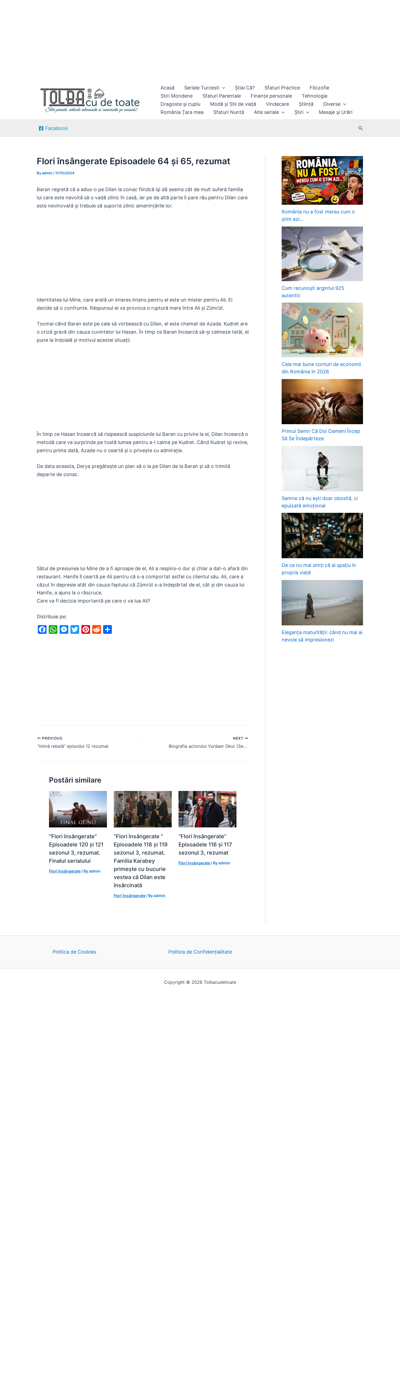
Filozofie (319, 88)
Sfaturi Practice (282, 88)
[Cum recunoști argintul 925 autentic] (322, 253)
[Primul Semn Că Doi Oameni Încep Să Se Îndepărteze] (322, 401)
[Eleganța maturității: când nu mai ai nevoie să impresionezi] (322, 602)
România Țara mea (182, 112)
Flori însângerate (65, 871)
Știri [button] (298, 112)
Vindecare (277, 104)
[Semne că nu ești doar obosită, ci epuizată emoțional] (322, 468)
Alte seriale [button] (266, 112)
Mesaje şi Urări (335, 112)
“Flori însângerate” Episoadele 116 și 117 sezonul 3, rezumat (205, 844)
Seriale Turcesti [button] (201, 88)
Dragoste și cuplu (180, 104)
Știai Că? (245, 88)
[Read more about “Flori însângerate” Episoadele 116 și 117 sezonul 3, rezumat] (207, 809)
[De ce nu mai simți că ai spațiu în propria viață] (322, 535)
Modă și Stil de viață (233, 104)
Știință (306, 104)
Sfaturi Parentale (221, 96)
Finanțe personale (271, 96)
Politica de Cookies (74, 952)
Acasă (167, 88)
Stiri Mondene (177, 96)
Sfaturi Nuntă (228, 112)
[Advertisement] (163, 40)
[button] (222, 88)
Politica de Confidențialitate (200, 952)
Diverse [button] (331, 104)
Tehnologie (314, 96)
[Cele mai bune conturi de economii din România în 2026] (322, 330)
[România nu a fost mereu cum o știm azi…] (322, 180)
